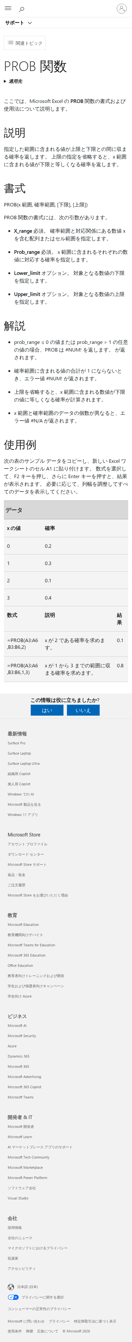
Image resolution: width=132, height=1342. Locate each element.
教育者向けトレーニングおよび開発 (36, 975)
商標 (29, 1331)
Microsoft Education (23, 924)
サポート (15, 22)
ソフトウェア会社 (22, 1187)
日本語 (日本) (27, 1286)
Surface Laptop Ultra (24, 763)
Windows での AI (21, 794)
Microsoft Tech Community (28, 1157)
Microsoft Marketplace (25, 1167)
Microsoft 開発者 (21, 1126)
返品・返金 (16, 874)
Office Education (20, 965)
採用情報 (15, 1227)
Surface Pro (16, 743)
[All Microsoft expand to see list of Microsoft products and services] (8, 8)
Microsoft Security (22, 1035)
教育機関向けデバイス (25, 934)
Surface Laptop (19, 753)
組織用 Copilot (19, 773)
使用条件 (15, 1331)
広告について (47, 1331)
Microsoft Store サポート (27, 864)
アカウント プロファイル (27, 844)
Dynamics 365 (18, 1056)
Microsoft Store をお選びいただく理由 (38, 895)
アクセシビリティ (22, 1268)
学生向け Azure (20, 996)
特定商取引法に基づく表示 (95, 1321)
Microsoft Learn (20, 1136)
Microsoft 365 (18, 1066)
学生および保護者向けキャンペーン (36, 985)
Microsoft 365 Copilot (24, 1086)
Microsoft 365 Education (26, 955)
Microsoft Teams (21, 1097)
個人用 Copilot (19, 783)
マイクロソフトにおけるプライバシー (38, 1247)
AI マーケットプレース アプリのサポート (40, 1146)
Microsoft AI (17, 1025)
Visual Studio (18, 1198)
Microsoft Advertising (24, 1076)
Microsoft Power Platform (27, 1177)
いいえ (83, 710)
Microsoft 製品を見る (24, 804)
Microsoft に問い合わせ (26, 1321)
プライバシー (59, 1321)
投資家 (13, 1258)
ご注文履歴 (16, 884)
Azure (12, 1045)
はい (47, 710)
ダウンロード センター (26, 854)
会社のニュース (20, 1237)
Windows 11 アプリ (23, 814)
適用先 (15, 81)
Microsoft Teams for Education (31, 945)
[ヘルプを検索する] (22, 8)
